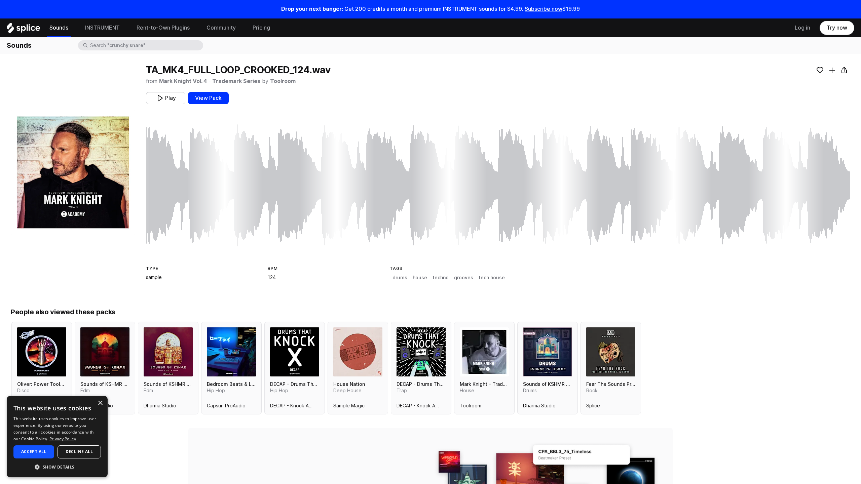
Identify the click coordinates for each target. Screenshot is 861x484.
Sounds (58, 28)
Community (221, 28)
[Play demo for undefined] (73, 172)
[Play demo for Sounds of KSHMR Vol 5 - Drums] (547, 352)
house (420, 277)
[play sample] (498, 185)
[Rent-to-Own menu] (194, 28)
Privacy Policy (62, 439)
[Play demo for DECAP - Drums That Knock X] (294, 352)
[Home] (23, 29)
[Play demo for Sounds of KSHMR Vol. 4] (168, 352)
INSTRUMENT (102, 28)
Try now (837, 28)
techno (441, 277)
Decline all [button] (79, 451)
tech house (492, 277)
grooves (463, 277)
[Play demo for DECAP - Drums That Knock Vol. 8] (421, 352)
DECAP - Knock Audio (294, 407)
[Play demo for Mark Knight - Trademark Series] (484, 352)
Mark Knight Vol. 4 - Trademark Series (209, 81)
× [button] (100, 403)
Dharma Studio (160, 407)
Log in (802, 28)
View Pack (208, 98)
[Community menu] (240, 28)
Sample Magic (349, 407)
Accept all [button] (33, 451)
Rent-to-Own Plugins (163, 28)
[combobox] (146, 45)
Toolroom (283, 81)
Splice (593, 407)
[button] (57, 467)
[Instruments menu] (124, 28)
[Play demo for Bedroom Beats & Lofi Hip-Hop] (231, 352)
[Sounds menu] (73, 28)
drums (399, 277)
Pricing (261, 28)
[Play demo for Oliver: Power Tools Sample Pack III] (41, 352)
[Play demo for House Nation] (358, 352)
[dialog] (57, 436)
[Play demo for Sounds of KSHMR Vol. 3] (105, 352)
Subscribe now (543, 9)
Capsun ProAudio (226, 407)
